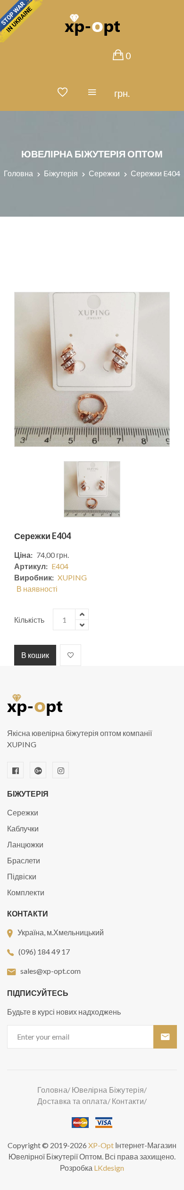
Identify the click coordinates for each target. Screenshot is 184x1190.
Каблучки (23, 828)
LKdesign (109, 1167)
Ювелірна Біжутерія (108, 1089)
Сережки (104, 173)
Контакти (128, 1100)
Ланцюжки (25, 844)
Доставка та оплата (72, 1100)
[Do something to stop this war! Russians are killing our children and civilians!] (21, 21)
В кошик (35, 654)
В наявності (37, 588)
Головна (18, 173)
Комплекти (25, 892)
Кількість (29, 619)
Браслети (23, 860)
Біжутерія (61, 173)
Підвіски (21, 876)
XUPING (72, 577)
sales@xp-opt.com (50, 970)
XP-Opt (101, 1145)
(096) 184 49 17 (44, 951)
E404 (59, 566)
